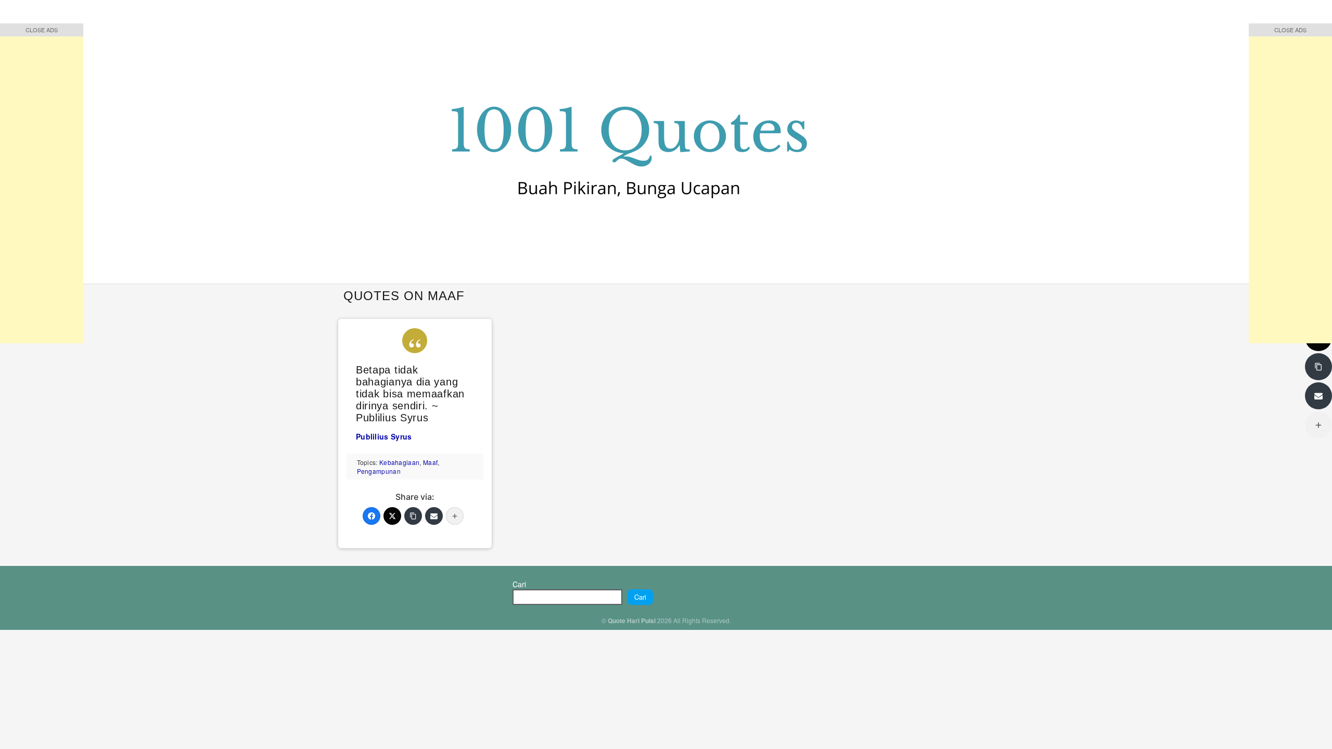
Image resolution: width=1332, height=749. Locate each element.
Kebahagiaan (399, 462)
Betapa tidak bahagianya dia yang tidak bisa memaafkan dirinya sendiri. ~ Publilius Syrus (410, 393)
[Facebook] (371, 516)
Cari (519, 584)
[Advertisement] (41, 187)
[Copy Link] (413, 516)
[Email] (434, 516)
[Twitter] (392, 516)
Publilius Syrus (384, 436)
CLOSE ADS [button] (41, 29)
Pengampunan (379, 471)
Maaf (430, 462)
